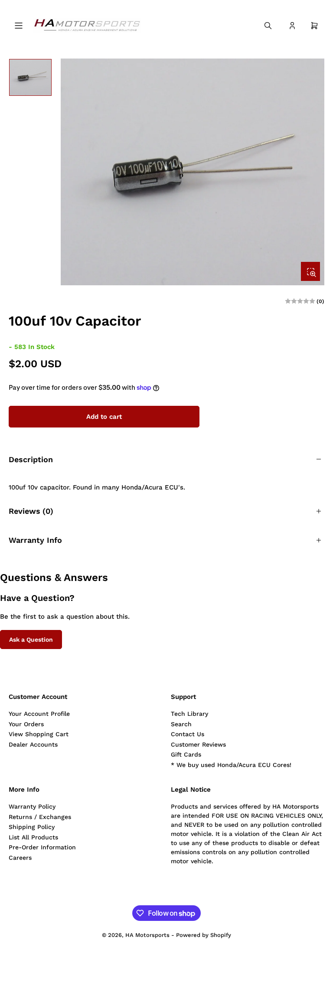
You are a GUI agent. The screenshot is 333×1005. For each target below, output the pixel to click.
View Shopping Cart (39, 734)
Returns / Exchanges (40, 816)
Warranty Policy (32, 806)
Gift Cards (186, 754)
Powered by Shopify (203, 935)
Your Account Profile (39, 713)
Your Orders (26, 724)
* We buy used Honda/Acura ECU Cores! (231, 764)
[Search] (268, 26)
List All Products (33, 837)
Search (181, 724)
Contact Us (187, 734)
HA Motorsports (147, 935)
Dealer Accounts (33, 744)
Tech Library (189, 713)
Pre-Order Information (42, 847)
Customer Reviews (198, 744)
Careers (20, 857)
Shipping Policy (32, 826)
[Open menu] (19, 26)
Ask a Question (31, 639)
